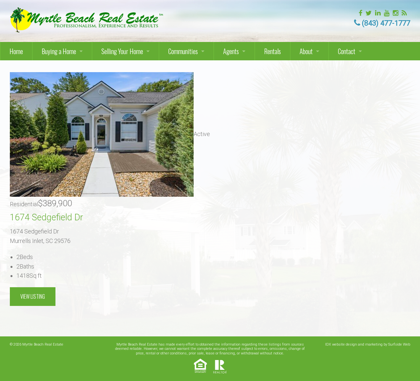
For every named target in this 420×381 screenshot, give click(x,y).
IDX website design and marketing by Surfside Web (367, 344)
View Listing (32, 296)
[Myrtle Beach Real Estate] (87, 18)
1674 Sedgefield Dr (46, 217)
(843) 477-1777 (386, 23)
